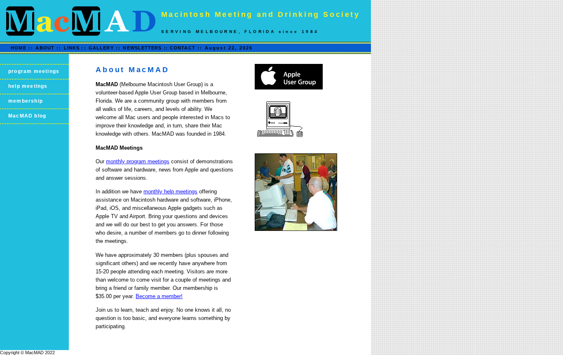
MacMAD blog (27, 116)
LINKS (73, 47)
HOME (18, 47)
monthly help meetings (170, 191)
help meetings (28, 86)
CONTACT (182, 47)
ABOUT (44, 47)
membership (25, 101)
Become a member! (159, 296)
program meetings (33, 71)
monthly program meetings (137, 161)
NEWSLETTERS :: (145, 47)
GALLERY (101, 47)
